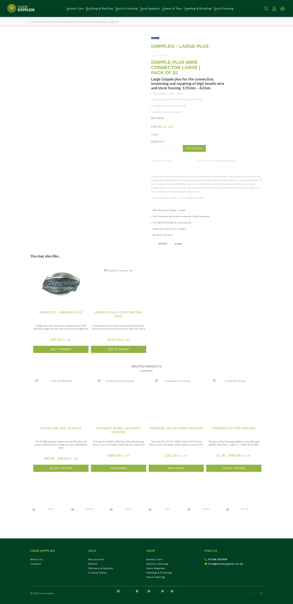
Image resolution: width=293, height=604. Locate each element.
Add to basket (194, 148)
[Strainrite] (243, 515)
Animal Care (75, 8)
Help (92, 550)
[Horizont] (127, 515)
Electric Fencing (126, 8)
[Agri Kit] (50, 515)
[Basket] (282, 8)
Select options (60, 468)
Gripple (178, 243)
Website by (255, 593)
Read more (118, 468)
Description (161, 160)
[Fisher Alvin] (88, 515)
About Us (36, 559)
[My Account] (274, 8)
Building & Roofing (99, 8)
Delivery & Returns (100, 568)
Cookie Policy (97, 572)
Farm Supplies (150, 8)
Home (33, 21)
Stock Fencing (224, 8)
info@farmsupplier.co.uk (225, 563)
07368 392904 (217, 559)
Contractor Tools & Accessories (78, 21)
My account (96, 559)
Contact (35, 563)
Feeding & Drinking (198, 8)
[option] (50, 515)
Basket (93, 563)
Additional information (217, 160)
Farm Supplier (42, 550)
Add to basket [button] (61, 349)
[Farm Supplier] (20, 8)
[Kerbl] (166, 515)
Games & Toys (172, 8)
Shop (41, 21)
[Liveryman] (205, 515)
